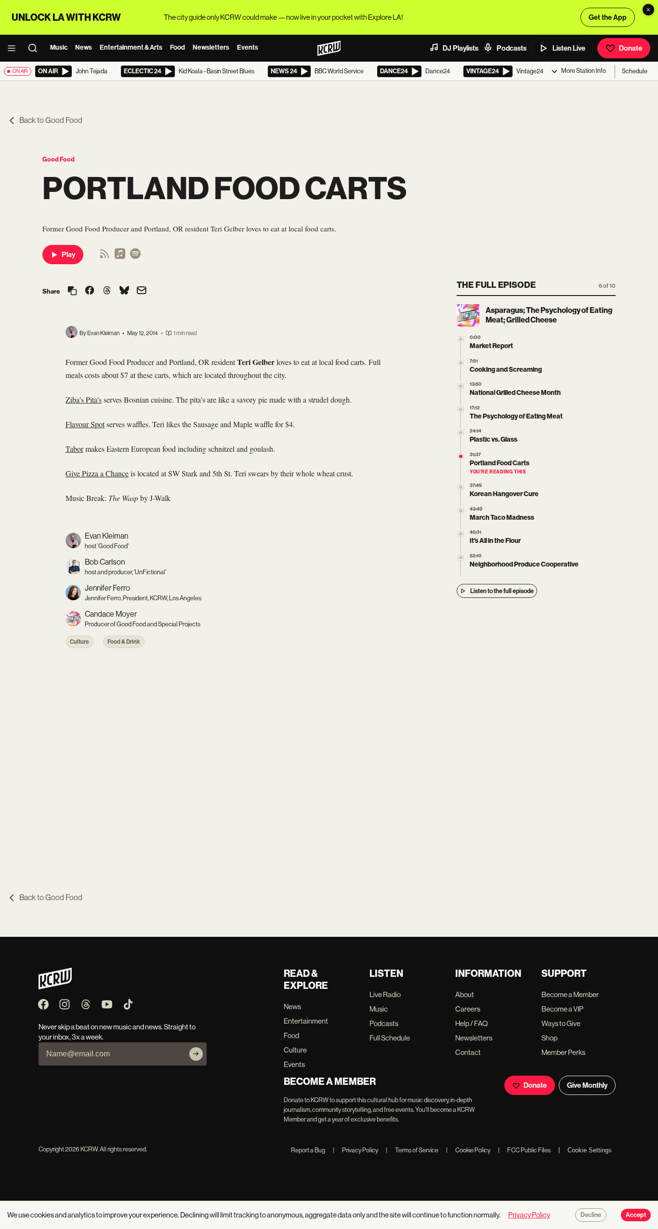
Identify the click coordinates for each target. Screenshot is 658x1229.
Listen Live (569, 48)
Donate (630, 48)
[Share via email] (141, 291)
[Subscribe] (196, 1054)
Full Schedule (389, 1038)
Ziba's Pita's (84, 399)
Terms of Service (412, 1150)
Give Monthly (587, 1085)
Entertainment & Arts (131, 47)
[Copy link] (72, 291)
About (464, 994)
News (83, 47)
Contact (468, 1052)
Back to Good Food (50, 120)
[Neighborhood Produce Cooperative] (460, 557)
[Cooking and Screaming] (460, 362)
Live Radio (385, 994)
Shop (549, 1038)
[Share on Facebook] (89, 291)
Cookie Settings (589, 1150)
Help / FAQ (471, 1023)
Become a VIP (562, 1009)
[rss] (104, 256)
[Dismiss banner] (648, 9)
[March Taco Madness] (460, 510)
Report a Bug (308, 1150)
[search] (35, 48)
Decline (590, 1215)
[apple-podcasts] (120, 256)
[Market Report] (460, 339)
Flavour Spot (85, 424)
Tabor (74, 449)
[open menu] (14, 48)
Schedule (634, 71)
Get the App (608, 17)
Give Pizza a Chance (97, 473)
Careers (467, 1009)
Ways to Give (560, 1023)
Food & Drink (123, 641)
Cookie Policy (468, 1150)
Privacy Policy (355, 1150)
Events (247, 47)
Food (177, 47)
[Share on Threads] (107, 291)
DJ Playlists (460, 48)
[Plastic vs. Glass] (460, 432)
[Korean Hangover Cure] (460, 487)
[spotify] (135, 256)
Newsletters (211, 47)
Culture (79, 641)
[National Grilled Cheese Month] (460, 386)
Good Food (58, 159)
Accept (636, 1215)
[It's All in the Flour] (460, 534)
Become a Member (570, 994)
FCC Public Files (524, 1150)
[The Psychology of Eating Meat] (460, 409)
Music (58, 47)
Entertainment (306, 1021)
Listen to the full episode (502, 590)
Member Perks (563, 1052)
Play (68, 254)
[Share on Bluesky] (124, 291)
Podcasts (511, 48)
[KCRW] (55, 987)
